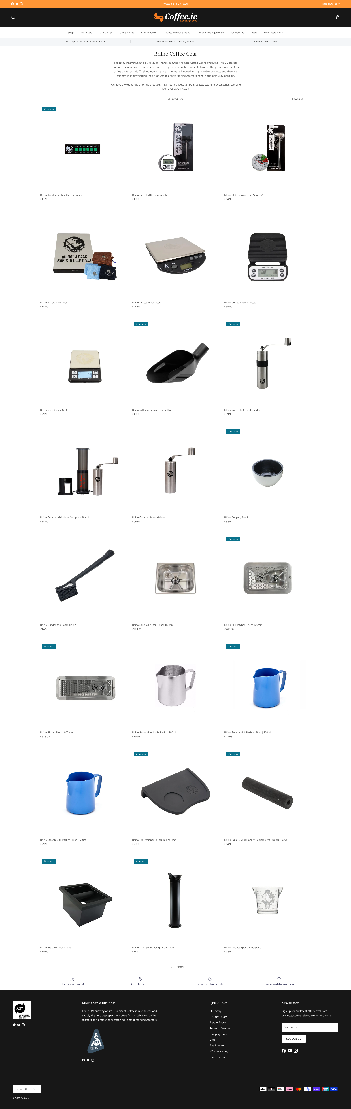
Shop (71, 32)
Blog (254, 32)
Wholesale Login (273, 32)
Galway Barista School (177, 32)
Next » (181, 967)
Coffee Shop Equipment (210, 32)
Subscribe (293, 1038)
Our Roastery (148, 32)
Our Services (127, 32)
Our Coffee (106, 32)
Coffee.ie (25, 1098)
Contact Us (237, 32)
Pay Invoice (217, 1045)
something (179, 3)
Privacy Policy (218, 1017)
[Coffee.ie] (175, 17)
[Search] (13, 17)
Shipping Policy (219, 1034)
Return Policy (218, 1022)
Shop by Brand (219, 1057)
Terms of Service (220, 1028)
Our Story (86, 32)
